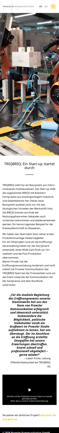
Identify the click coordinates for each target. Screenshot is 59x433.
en (46, 6)
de (40, 6)
